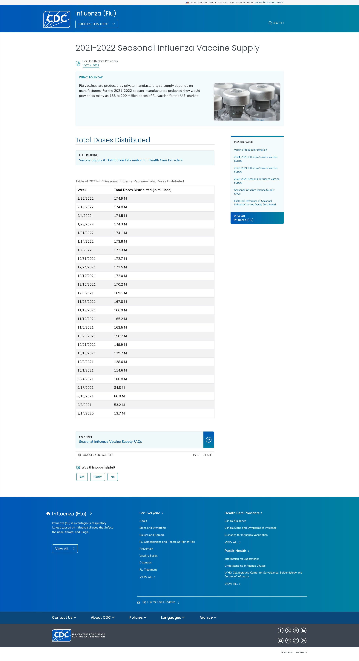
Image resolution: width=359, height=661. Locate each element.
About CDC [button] (101, 617)
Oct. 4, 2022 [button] (91, 65)
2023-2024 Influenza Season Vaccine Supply (255, 170)
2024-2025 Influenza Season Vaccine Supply (255, 159)
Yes (82, 477)
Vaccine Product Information (250, 150)
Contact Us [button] (62, 617)
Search (278, 23)
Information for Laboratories (242, 559)
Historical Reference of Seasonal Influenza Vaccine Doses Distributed (255, 203)
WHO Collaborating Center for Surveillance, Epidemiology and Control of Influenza (263, 574)
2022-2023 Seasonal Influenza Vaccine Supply (256, 181)
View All (62, 548)
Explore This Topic (94, 24)
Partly (97, 477)
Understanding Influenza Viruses (245, 566)
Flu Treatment (148, 569)
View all (147, 577)
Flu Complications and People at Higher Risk (167, 542)
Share (207, 455)
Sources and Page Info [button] (97, 455)
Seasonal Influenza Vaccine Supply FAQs (254, 191)
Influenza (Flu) (95, 13)
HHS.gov (287, 652)
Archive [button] (207, 617)
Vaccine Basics (148, 555)
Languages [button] (171, 617)
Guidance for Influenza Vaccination (246, 535)
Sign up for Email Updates (158, 602)
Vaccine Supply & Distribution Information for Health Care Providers (131, 160)
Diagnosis (145, 562)
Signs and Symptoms (152, 528)
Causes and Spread (151, 535)
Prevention (146, 549)
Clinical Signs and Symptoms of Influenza (251, 528)
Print (196, 455)
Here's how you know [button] (268, 2)
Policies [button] (136, 617)
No (113, 477)
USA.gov (301, 652)
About (143, 521)
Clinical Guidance (235, 521)
